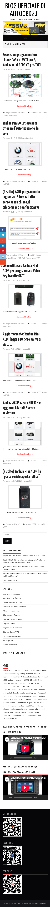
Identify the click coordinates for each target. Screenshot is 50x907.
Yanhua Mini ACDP (10, 116)
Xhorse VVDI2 (20, 712)
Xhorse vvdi (8, 712)
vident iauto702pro (24, 703)
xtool (44, 712)
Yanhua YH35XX (10, 719)
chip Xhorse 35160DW (38, 670)
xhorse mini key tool (37, 709)
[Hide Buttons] (1, 266)
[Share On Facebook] (3, 229)
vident (13, 703)
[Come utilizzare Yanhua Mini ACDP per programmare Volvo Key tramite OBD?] (25, 296)
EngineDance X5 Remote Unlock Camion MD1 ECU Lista (24, 556)
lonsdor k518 (17, 690)
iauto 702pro (28, 683)
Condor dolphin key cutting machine (18, 673)
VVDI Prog (43, 113)
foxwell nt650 (16, 677)
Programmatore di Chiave (15, 113)
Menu (25, 38)
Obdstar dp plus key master (26, 696)
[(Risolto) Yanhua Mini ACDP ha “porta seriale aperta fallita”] (25, 497)
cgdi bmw (34, 113)
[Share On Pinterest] (3, 251)
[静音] (40, 758)
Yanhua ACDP (36, 181)
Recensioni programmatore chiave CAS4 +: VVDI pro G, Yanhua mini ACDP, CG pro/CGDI (22, 60)
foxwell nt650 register (32, 677)
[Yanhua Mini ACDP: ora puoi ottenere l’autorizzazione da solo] (25, 154)
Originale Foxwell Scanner (12, 619)
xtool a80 (7, 716)
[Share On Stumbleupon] (3, 262)
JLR (23, 258)
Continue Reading (25, 106)
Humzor (18, 680)
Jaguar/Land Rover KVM (12, 258)
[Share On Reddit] (3, 256)
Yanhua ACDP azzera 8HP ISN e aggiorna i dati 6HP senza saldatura (22, 408)
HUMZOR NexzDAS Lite (32, 680)
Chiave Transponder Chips (12, 602)
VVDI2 (36, 703)
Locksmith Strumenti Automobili (14, 607)
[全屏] (44, 758)
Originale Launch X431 (11, 624)
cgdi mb (17, 670)
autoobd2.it (28, 69)
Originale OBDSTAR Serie (12, 628)
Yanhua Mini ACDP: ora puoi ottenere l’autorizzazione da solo (21, 128)
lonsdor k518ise (30, 690)
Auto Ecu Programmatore (12, 594)
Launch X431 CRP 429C (20, 686)
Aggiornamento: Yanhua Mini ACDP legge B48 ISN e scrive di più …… (22, 339)
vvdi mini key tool (17, 706)
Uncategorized (8, 641)
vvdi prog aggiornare (18, 709)
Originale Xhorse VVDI (11, 632)
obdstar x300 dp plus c (23, 699)
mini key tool (31, 693)
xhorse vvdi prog (34, 712)
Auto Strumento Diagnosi (12, 598)
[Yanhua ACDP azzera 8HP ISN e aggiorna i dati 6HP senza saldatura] (25, 433)
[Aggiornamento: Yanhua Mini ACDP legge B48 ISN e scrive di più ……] (25, 365)
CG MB (25, 670)
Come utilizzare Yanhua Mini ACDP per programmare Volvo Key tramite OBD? (21, 271)
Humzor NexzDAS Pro (13, 683)
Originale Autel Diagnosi (11, 615)
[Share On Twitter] (3, 235)
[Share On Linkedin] (3, 245)
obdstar (10, 696)
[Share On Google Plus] (3, 240)
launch (6, 686)
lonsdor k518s (19, 693)
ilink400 (38, 683)
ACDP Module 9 (36, 255)
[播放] (6, 758)
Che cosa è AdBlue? (10, 580)
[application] (25, 747)
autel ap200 (7, 670)
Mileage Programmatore (11, 611)
